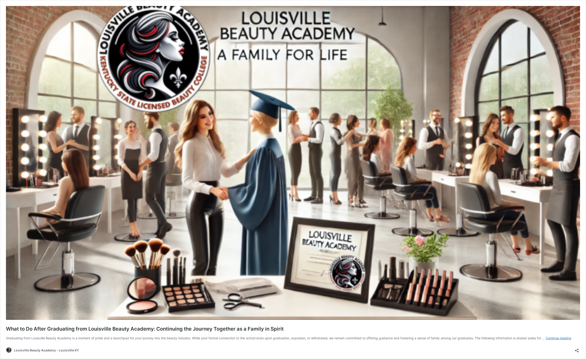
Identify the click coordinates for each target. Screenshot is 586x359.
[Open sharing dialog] (577, 349)
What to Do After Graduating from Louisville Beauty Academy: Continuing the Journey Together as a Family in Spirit (145, 329)
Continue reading (558, 338)
